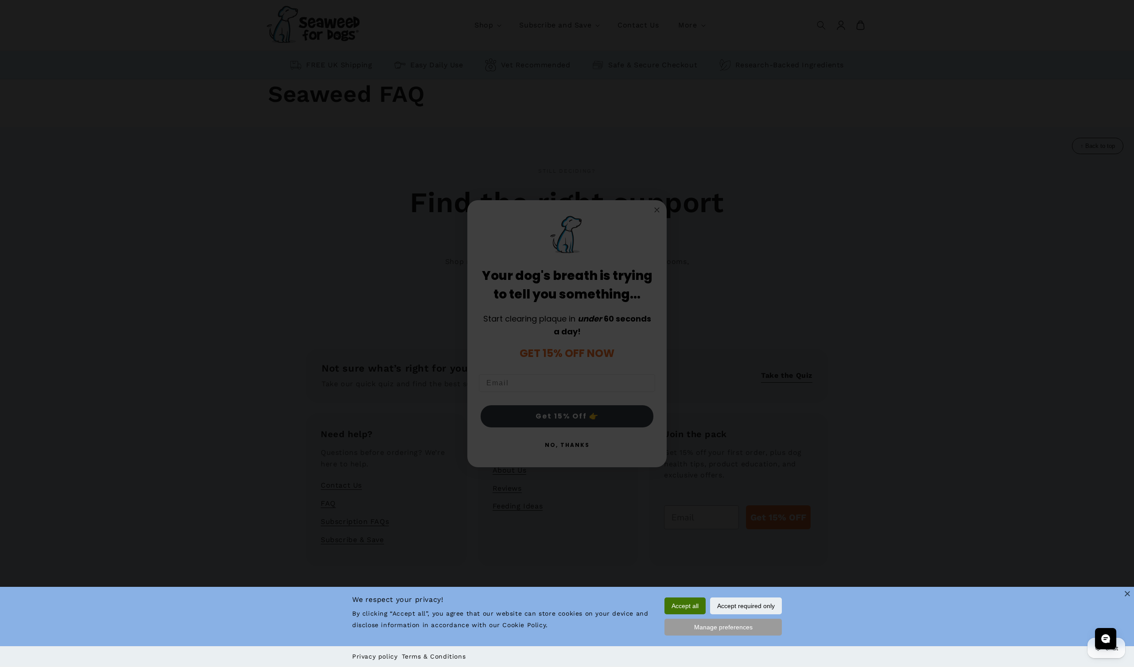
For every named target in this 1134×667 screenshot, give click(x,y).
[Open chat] (1105, 638)
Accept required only (746, 605)
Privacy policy (374, 656)
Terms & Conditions (434, 656)
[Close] (1127, 593)
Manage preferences (723, 627)
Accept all (685, 605)
